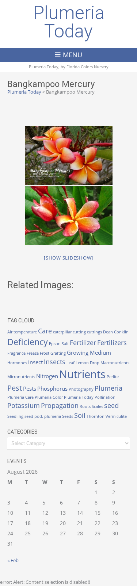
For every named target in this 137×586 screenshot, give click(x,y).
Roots (85, 406)
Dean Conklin (116, 331)
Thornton (95, 416)
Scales (97, 406)
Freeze (33, 353)
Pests (29, 388)
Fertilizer (83, 342)
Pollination (105, 397)
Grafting (58, 353)
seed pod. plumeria (42, 416)
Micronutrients (21, 376)
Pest (14, 388)
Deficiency (27, 342)
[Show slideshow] (68, 257)
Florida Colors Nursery (87, 66)
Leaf (70, 362)
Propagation (60, 405)
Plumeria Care (20, 397)
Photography (81, 389)
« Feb (13, 560)
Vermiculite (116, 416)
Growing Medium (89, 352)
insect (35, 362)
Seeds (67, 416)
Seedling (15, 416)
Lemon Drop (87, 362)
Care (45, 330)
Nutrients (82, 374)
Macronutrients (114, 362)
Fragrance (16, 353)
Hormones (17, 362)
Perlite (113, 376)
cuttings (94, 331)
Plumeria (108, 388)
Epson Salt (59, 343)
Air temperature (22, 331)
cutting (79, 331)
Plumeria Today (68, 22)
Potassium (23, 405)
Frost (44, 353)
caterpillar (62, 331)
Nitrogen (47, 376)
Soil (79, 415)
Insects (54, 361)
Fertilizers (112, 342)
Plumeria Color (49, 397)
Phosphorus (52, 388)
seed (111, 405)
